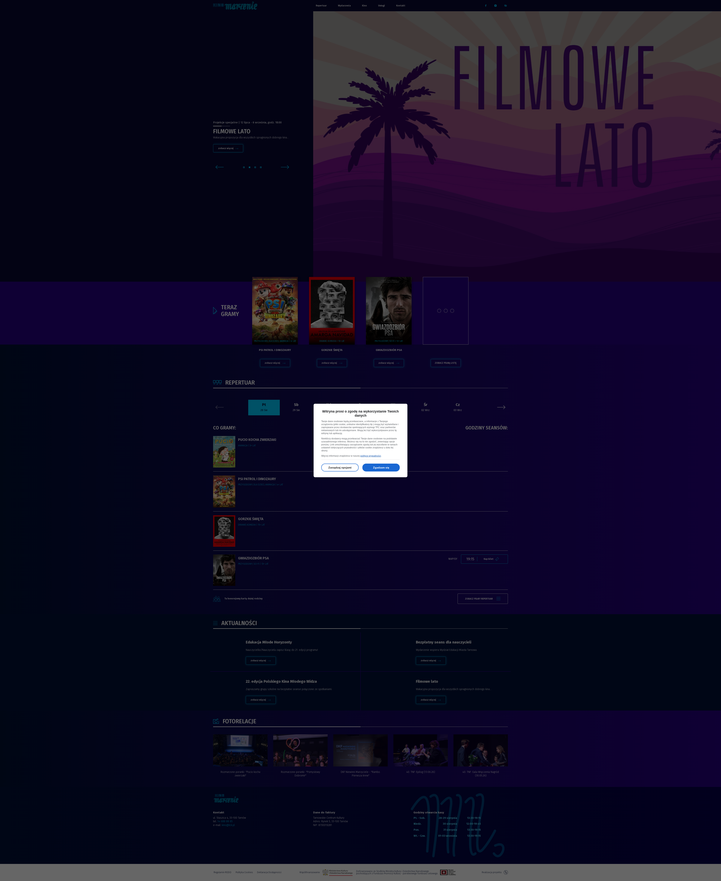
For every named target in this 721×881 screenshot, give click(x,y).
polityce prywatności (370, 456)
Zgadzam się (381, 467)
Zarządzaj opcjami (339, 467)
